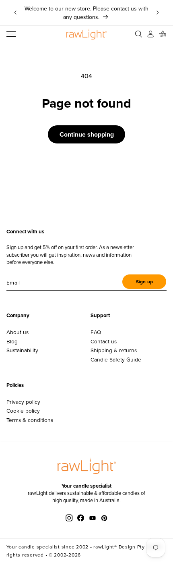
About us (17, 332)
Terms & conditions (29, 420)
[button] (11, 34)
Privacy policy (23, 402)
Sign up (144, 281)
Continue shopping (87, 134)
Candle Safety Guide (116, 359)
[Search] (138, 34)
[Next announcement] (158, 13)
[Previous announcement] (15, 13)
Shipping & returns (114, 350)
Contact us (104, 341)
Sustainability (22, 350)
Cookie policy (23, 411)
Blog (12, 341)
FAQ (96, 332)
